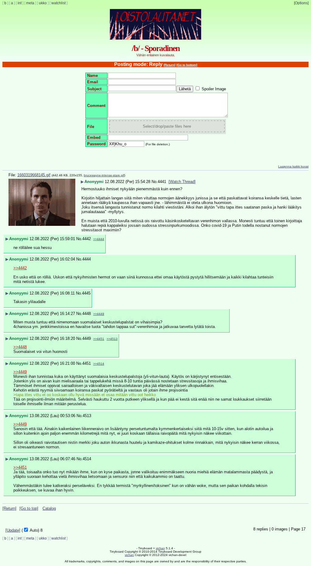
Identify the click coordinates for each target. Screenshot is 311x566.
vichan (160, 548)
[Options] (301, 3)
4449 (86, 338)
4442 (86, 238)
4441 (162, 181)
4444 (86, 259)
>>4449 (98, 314)
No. (155, 181)
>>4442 (20, 268)
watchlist (58, 3)
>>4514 (98, 363)
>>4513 (112, 338)
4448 (86, 313)
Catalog (49, 508)
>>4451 (98, 338)
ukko (43, 3)
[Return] (169, 65)
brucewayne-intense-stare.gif (104, 175)
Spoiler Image (214, 89)
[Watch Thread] (182, 181)
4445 (86, 293)
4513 (87, 415)
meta (30, 3)
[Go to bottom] (186, 65)
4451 (86, 363)
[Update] (12, 530)
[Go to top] (28, 508)
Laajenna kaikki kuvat (293, 166)
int (20, 3)
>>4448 (20, 347)
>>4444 (98, 239)
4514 (87, 459)
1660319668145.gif (33, 175)
